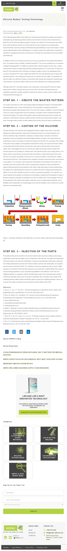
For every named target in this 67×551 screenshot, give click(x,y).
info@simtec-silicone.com (54, 533)
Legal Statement (17, 547)
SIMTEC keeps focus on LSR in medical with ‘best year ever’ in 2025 (32, 359)
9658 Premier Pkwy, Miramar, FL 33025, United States (54, 537)
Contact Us (32, 535)
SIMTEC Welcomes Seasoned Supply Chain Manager (25, 368)
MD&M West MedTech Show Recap (17, 363)
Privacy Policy (29, 547)
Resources (32, 533)
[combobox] (33, 505)
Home (30, 530)
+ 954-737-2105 (10, 3)
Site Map (6, 547)
